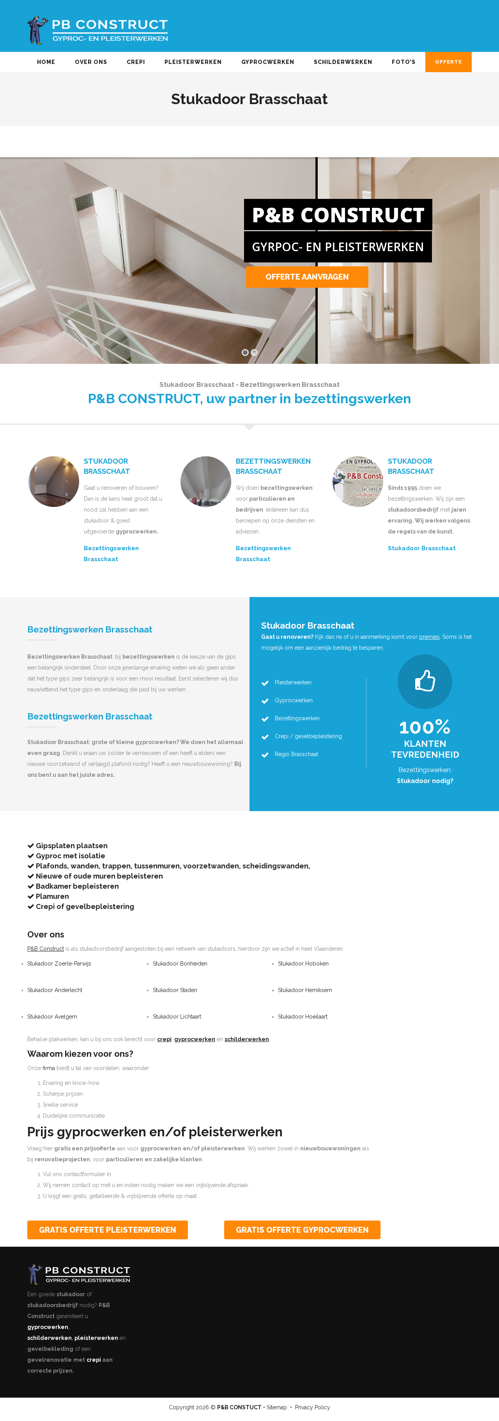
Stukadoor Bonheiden (180, 963)
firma (48, 1068)
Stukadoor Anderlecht (54, 990)
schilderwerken (49, 1338)
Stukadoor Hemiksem (305, 990)
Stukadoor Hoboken (303, 963)
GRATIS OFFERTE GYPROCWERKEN (302, 1230)
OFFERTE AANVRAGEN (307, 277)
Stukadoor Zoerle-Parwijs (59, 963)
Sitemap (277, 1407)
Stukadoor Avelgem (52, 1016)
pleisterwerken (96, 1338)
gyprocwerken (47, 1327)
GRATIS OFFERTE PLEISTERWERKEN (107, 1230)
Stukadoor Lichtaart (177, 1016)
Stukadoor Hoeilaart (302, 1016)
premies (429, 637)
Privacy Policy (312, 1407)
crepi (94, 1360)
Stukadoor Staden (175, 990)
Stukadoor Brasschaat (422, 548)
